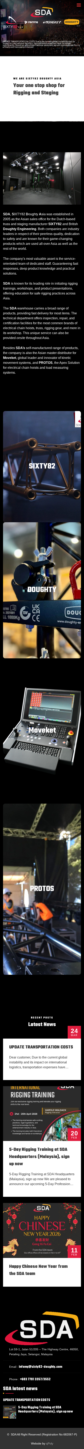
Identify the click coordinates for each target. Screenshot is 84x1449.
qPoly (49, 1443)
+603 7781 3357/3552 (35, 1379)
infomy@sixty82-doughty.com (40, 1367)
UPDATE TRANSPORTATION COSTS (41, 1047)
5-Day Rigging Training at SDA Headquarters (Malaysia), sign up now (39, 1156)
